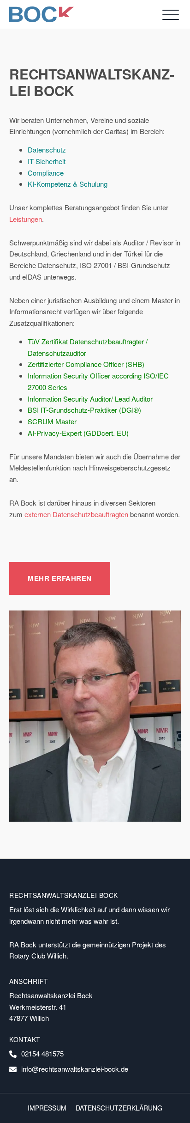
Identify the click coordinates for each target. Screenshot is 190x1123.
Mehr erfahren (60, 578)
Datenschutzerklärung (119, 1107)
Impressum (47, 1107)
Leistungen (25, 219)
